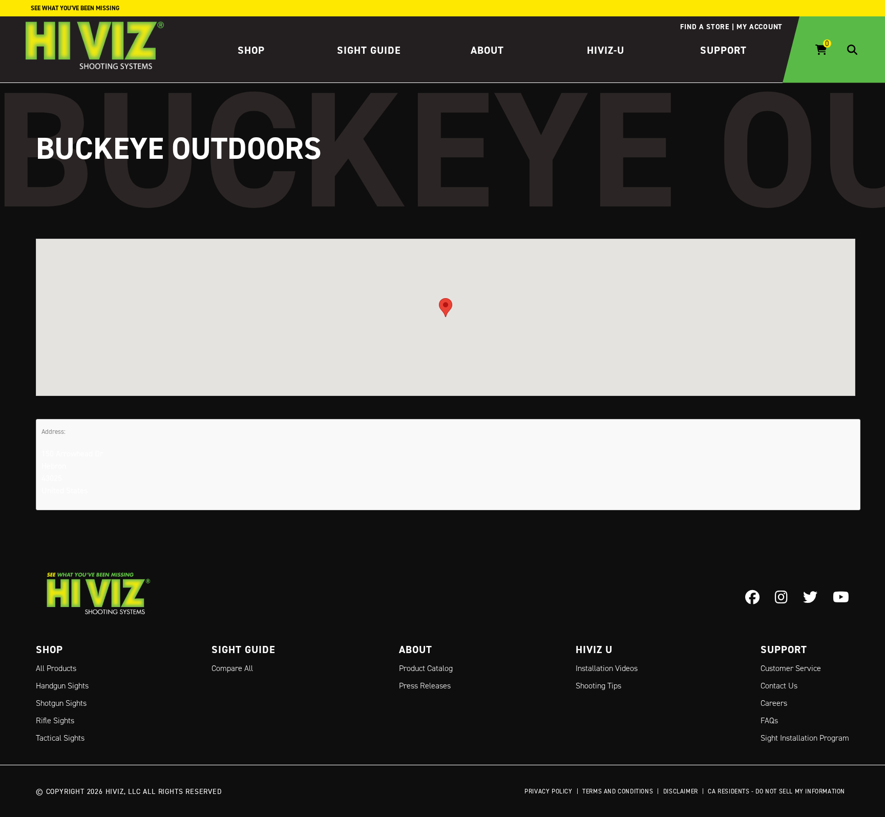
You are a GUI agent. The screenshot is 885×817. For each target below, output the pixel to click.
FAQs (769, 720)
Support (723, 50)
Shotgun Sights (61, 703)
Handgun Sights (62, 685)
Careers (774, 703)
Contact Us (779, 685)
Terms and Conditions (617, 791)
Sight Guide (369, 50)
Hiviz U (594, 649)
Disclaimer (680, 791)
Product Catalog (426, 668)
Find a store (704, 26)
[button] (445, 307)
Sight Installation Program (805, 738)
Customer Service (791, 668)
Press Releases (425, 685)
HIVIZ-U (605, 50)
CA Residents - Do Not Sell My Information (776, 791)
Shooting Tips (598, 685)
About (487, 50)
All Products (56, 668)
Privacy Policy (548, 791)
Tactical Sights (60, 738)
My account (759, 26)
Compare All (232, 668)
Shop (251, 50)
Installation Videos (607, 668)
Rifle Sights (55, 720)
